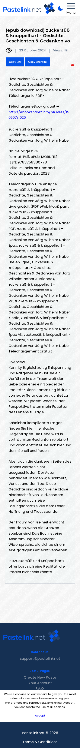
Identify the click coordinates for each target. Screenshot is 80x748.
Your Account (40, 682)
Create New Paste (40, 677)
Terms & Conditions (40, 741)
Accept (40, 716)
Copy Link (15, 62)
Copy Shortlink (37, 62)
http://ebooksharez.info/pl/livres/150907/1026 (39, 115)
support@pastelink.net (40, 658)
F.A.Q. (40, 688)
